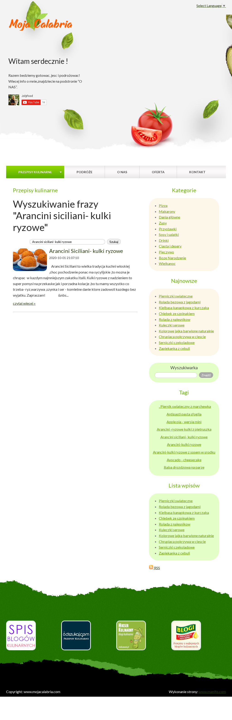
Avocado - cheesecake (184, 460)
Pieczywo (166, 252)
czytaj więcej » (24, 303)
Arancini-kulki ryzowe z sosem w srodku (184, 452)
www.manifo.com (212, 691)
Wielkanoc (167, 263)
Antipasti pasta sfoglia (184, 414)
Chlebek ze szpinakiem (177, 313)
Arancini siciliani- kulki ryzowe (184, 437)
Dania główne (169, 217)
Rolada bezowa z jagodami (180, 302)
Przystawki (167, 229)
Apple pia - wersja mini (184, 422)
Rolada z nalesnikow (174, 319)
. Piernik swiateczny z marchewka (185, 406)
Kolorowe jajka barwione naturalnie (186, 331)
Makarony (167, 211)
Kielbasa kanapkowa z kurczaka (184, 307)
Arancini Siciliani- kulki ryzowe (86, 250)
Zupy (163, 223)
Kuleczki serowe (171, 325)
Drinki (164, 240)
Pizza (163, 205)
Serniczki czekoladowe (177, 342)
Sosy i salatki (169, 234)
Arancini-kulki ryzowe (184, 444)
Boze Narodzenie (172, 258)
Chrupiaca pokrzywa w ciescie (182, 336)
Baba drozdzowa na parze (184, 467)
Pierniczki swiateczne (176, 296)
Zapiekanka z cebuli (174, 348)
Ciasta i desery (170, 246)
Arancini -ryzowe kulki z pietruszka (184, 429)
